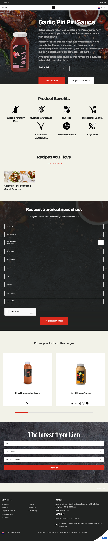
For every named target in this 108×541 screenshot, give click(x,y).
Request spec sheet (81, 80)
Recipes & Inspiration (8, 511)
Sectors (31, 504)
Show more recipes (53, 163)
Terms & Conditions (52, 532)
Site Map (84, 532)
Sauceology (5, 517)
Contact (59, 499)
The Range (5, 507)
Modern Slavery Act (75, 532)
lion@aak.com (64, 510)
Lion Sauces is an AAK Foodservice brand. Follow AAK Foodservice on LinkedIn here (80, 525)
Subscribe (103, 2)
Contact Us (32, 507)
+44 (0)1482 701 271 (69, 507)
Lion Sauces (7, 499)
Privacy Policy (64, 532)
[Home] (53, 7)
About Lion (5, 504)
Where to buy (52, 80)
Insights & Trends (7, 514)
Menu (7, 7)
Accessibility (41, 532)
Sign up (54, 467)
